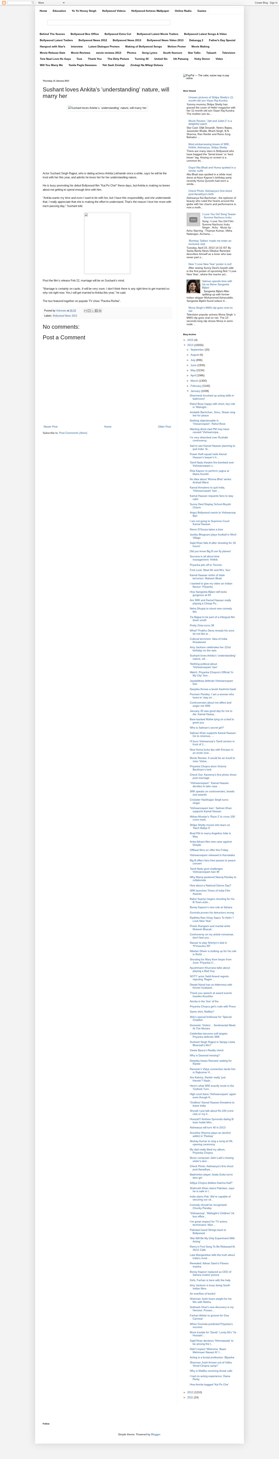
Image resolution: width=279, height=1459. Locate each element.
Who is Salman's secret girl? (207, 727)
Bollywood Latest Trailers (56, 40)
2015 (190, 339)
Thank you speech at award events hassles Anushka (211, 994)
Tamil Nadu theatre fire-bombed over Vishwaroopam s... (212, 464)
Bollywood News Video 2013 (165, 40)
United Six (161, 58)
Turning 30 (142, 58)
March (195, 380)
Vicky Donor (202, 58)
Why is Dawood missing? (205, 1055)
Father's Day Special (222, 40)
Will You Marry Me (51, 65)
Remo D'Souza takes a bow (206, 529)
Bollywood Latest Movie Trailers (157, 33)
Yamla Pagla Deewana (83, 65)
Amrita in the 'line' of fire (204, 1001)
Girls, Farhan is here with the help (210, 1280)
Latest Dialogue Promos (104, 46)
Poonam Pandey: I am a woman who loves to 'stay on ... (212, 696)
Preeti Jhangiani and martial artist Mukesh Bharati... (210, 927)
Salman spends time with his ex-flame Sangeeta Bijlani (217, 284)
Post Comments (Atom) (73, 432)
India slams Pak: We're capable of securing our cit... (210, 1198)
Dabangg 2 (196, 40)
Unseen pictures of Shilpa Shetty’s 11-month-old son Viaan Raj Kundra (211, 99)
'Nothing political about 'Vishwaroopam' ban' (204, 665)
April (194, 375)
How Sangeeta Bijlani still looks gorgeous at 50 (208, 593)
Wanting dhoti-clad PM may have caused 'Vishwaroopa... (209, 431)
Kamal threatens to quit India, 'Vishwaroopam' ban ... (207, 489)
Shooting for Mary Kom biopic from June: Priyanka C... (211, 961)
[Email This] (85, 311)
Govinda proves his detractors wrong (212, 912)
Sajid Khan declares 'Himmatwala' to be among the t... (211, 1342)
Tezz (79, 58)
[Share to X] (93, 311)
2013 (190, 345)
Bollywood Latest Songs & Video (205, 33)
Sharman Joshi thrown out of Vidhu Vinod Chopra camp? (211, 1364)
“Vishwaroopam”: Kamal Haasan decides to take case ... (209, 784)
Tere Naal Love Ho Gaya (55, 58)
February (196, 385)
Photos (131, 52)
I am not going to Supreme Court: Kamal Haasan (210, 523)
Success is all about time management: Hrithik (204, 558)
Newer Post (51, 426)
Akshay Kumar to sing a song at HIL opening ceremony (211, 1143)
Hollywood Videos (114, 10)
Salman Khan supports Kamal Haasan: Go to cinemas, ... (213, 734)
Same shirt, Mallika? (202, 1011)
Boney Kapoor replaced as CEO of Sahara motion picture (210, 1273)
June (194, 365)
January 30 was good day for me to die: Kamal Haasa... (211, 712)
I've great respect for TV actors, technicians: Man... (209, 1223)
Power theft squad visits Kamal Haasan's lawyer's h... (208, 456)
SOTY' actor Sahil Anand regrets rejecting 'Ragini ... (209, 978)
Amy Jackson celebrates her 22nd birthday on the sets (210, 649)
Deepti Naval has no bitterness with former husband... (211, 986)
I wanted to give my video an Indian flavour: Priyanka (211, 585)
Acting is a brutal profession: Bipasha (212, 1357)
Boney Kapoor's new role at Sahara (211, 907)
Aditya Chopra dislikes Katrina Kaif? (211, 1182)
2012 (190, 1392)
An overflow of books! (203, 1293)
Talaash (211, 52)
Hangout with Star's (52, 46)
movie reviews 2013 (108, 52)
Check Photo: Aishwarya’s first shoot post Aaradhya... (211, 1168)
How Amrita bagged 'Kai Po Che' (209, 1384)
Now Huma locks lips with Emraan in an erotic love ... (211, 751)
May (193, 370)
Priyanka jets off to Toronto (206, 564)
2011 (190, 1397)
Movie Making (201, 46)
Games (201, 10)
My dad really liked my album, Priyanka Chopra (207, 1151)
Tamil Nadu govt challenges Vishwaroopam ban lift (206, 870)
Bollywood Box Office (85, 33)
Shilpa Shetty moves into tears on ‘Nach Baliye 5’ (210, 826)
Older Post (164, 426)
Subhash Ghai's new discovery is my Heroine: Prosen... (212, 1309)
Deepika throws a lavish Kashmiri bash (213, 689)
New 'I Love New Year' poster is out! (210, 264)
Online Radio (183, 10)
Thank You (95, 58)
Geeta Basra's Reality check (207, 1050)
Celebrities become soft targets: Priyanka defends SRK (209, 1035)
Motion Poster (177, 46)
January (196, 390)
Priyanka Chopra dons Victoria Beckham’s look (208, 768)
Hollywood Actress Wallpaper (150, 10)
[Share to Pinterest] (100, 311)
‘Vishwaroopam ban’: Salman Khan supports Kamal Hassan (211, 810)
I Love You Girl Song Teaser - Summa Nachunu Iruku (219, 216)
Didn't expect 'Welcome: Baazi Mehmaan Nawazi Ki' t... (208, 1350)
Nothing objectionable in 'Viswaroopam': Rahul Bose (207, 422)
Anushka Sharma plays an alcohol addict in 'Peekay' (210, 1134)
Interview (77, 46)
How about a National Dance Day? (210, 885)
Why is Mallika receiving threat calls (211, 1370)
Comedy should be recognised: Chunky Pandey (208, 1206)
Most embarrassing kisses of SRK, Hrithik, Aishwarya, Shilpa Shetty (209, 146)
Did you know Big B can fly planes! (210, 551)
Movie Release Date (52, 52)
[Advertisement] (107, 139)
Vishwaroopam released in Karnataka (212, 855)
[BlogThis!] (89, 311)
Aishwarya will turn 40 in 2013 (207, 1127)
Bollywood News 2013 (127, 40)
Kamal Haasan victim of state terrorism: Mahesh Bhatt (207, 577)
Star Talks (194, 52)
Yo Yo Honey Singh (84, 10)
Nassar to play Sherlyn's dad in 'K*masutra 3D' (208, 944)
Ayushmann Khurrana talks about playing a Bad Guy (210, 969)
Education (59, 10)
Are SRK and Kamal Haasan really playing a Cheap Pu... (210, 602)
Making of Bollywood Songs (143, 46)
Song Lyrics (149, 52)
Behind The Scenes (52, 33)
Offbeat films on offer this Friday (209, 849)
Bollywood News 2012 (93, 40)
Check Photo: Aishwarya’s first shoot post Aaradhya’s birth (210, 192)
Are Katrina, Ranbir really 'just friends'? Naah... (207, 1079)
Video (219, 58)
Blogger (155, 1434)
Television (228, 52)
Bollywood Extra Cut (118, 33)
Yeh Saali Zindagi (113, 65)
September (198, 349)
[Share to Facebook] (96, 311)
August (195, 354)
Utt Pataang (180, 58)
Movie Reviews (80, 52)
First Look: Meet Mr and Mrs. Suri (210, 569)
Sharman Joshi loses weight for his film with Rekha (211, 1300)
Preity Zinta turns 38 (202, 625)
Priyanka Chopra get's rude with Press (213, 1006)
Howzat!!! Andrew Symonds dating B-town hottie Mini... (212, 1121)
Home (43, 10)
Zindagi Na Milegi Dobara (146, 65)
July (193, 360)
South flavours (172, 52)
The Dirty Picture (118, 58)
